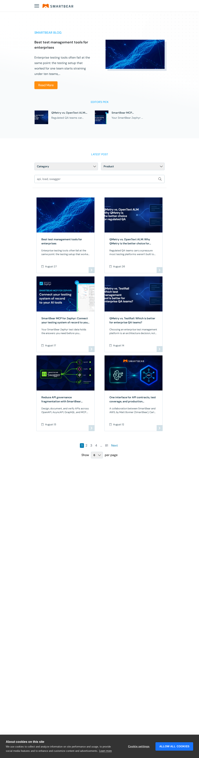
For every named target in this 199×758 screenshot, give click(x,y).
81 (106, 445)
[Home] (57, 6)
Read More (46, 85)
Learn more (105, 750)
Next (114, 445)
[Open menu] (36, 6)
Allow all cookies (174, 746)
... (101, 445)
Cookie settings (139, 746)
